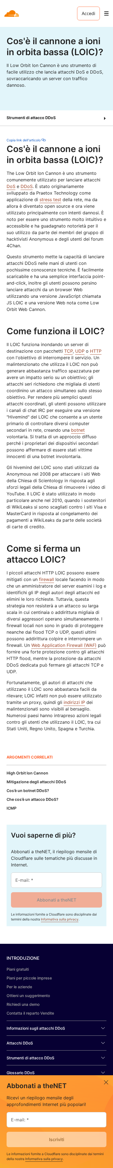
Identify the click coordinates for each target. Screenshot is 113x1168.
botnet (78, 430)
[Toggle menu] (106, 13)
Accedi (88, 13)
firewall (46, 579)
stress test (50, 199)
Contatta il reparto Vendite (30, 1013)
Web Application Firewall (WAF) (64, 645)
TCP (68, 351)
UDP (79, 351)
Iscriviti (56, 1139)
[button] (56, 118)
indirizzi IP (74, 702)
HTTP (95, 351)
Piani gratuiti (18, 969)
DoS (11, 186)
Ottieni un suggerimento (28, 995)
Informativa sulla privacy (59, 919)
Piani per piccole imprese (29, 978)
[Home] (12, 13)
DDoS (27, 186)
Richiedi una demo (23, 1004)
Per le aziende (19, 986)
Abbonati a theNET (56, 900)
